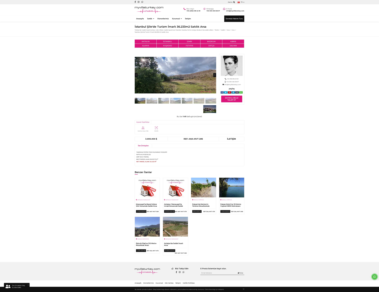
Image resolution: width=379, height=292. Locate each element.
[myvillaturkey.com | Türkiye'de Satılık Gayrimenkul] (149, 10)
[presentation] (136, 75)
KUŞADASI (167, 46)
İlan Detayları (143, 146)
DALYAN (233, 46)
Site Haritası (169, 283)
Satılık (149, 19)
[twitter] (226, 92)
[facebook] (135, 2)
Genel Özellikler (143, 122)
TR (241, 2)
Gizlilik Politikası (189, 283)
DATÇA (211, 46)
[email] (237, 92)
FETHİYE (189, 46)
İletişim (188, 19)
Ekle (241, 273)
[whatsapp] (142, 2)
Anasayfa (140, 19)
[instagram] (138, 2)
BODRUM (211, 42)
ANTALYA (146, 42)
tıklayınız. (221, 289)
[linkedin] (233, 92)
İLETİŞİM (231, 139)
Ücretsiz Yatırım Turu (234, 19)
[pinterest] (229, 92)
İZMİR (189, 42)
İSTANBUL (167, 42)
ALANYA (145, 46)
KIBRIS (233, 42)
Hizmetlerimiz (163, 19)
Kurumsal (176, 19)
